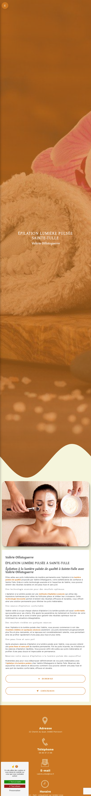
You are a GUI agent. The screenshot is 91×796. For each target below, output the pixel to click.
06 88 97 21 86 (45, 753)
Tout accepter (15, 782)
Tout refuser (15, 786)
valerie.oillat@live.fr (45, 774)
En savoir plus (47, 679)
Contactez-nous (47, 691)
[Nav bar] (5, 5)
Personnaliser (14, 790)
